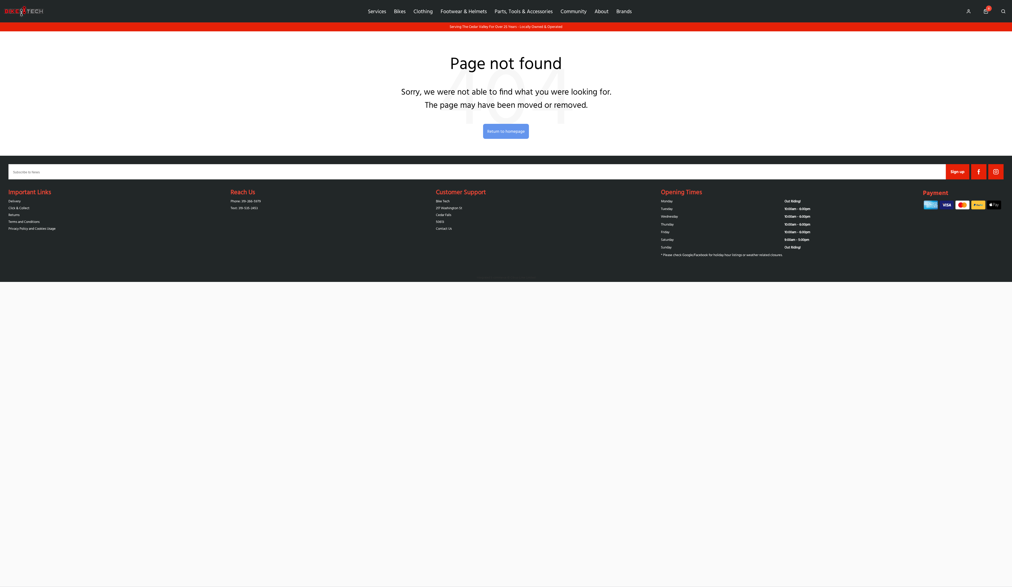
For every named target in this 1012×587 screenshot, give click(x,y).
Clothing (423, 11)
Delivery (14, 201)
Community (574, 11)
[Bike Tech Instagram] (996, 171)
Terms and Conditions (24, 221)
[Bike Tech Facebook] (978, 171)
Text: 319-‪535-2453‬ (244, 208)
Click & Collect (19, 208)
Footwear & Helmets (464, 11)
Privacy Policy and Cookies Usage (32, 228)
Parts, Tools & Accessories (524, 11)
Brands (624, 11)
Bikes (400, 11)
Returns (14, 215)
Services (377, 11)
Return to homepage (506, 131)
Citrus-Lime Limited (523, 277)
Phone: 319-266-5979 (246, 201)
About (602, 11)
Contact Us (444, 228)
